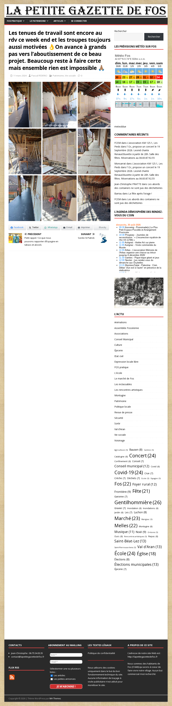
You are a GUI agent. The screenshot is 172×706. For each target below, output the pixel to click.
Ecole (145, 478)
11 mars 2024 (20, 75)
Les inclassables (123, 384)
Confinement (122, 461)
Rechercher (120, 31)
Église (146, 553)
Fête (141, 491)
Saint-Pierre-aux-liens (125, 547)
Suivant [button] (159, 292)
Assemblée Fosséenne (126, 328)
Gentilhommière (137, 502)
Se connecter (79, 21)
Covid (155, 466)
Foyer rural (144, 484)
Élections (122, 559)
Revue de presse (123, 412)
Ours (118, 536)
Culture (118, 344)
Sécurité (118, 417)
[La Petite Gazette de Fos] (86, 15)
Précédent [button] (118, 292)
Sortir (117, 423)
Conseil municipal (131, 466)
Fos (122, 484)
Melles (125, 525)
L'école (118, 373)
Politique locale (122, 406)
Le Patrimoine (38, 21)
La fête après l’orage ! (140, 193)
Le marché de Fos (124, 378)
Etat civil (118, 356)
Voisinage (119, 440)
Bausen (135, 449)
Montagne (120, 395)
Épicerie (118, 350)
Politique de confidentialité (101, 653)
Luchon (140, 512)
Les (128, 512)
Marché (127, 518)
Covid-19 (128, 472)
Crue (148, 473)
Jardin (118, 512)
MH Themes (55, 698)
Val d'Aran (119, 429)
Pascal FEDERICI (39, 75)
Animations (120, 322)
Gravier (120, 508)
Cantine (149, 450)
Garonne (120, 496)
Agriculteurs (121, 450)
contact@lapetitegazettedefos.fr (27, 656)
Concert (142, 455)
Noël (141, 532)
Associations (121, 333)
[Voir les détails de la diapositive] (138, 293)
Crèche (120, 478)
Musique (124, 531)
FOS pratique (14, 21)
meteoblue (120, 126)
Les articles (59, 675)
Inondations (150, 508)
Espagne (156, 478)
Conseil (138, 461)
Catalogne (121, 456)
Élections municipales (136, 564)
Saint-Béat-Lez (130, 541)
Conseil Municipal (123, 339)
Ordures (153, 532)
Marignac (146, 519)
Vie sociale (70, 75)
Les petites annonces (64, 678)
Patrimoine (58, 75)
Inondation (134, 508)
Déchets (133, 478)
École (124, 553)
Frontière (122, 492)
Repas (153, 536)
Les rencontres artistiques (128, 389)
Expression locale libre (126, 361)
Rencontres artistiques (135, 536)
